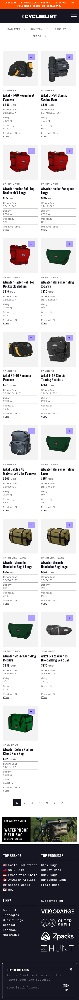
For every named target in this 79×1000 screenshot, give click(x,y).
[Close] (71, 969)
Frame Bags (50, 885)
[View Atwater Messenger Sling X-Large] (58, 255)
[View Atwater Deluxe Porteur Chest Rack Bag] (20, 723)
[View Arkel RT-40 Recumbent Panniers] (20, 349)
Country (36, 29)
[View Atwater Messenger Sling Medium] (20, 629)
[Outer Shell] (58, 922)
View (6, 136)
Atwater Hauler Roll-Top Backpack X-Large (18, 190)
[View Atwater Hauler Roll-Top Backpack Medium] (20, 255)
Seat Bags (48, 651)
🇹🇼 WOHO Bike (14, 870)
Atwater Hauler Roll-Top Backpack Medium (18, 284)
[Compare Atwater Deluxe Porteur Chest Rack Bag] (31, 711)
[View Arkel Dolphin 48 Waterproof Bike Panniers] (20, 442)
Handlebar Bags (15, 558)
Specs (37, 36)
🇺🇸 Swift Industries (20, 865)
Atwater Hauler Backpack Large (57, 190)
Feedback (10, 930)
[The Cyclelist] (39, 16)
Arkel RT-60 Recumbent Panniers (18, 97)
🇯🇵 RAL (8, 889)
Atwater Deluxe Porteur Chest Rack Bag (18, 751)
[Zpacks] (58, 936)
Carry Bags (11, 184)
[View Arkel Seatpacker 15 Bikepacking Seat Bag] (58, 629)
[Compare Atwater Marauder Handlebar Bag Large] (69, 525)
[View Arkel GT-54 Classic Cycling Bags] (58, 68)
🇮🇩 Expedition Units (20, 875)
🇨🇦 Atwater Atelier (19, 879)
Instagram (11, 915)
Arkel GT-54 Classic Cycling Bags (54, 97)
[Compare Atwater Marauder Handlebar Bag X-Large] (31, 525)
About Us (10, 910)
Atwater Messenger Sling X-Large (57, 284)
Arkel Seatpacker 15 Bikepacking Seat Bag (55, 658)
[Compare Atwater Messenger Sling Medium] (31, 618)
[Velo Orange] (58, 911)
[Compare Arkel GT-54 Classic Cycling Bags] (69, 57)
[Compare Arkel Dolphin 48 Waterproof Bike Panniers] (31, 431)
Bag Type (13, 29)
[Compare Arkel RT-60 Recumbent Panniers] (31, 57)
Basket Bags (51, 870)
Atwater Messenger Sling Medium (19, 658)
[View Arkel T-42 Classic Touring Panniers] (58, 349)
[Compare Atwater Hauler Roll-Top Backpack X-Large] (31, 151)
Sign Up (66, 987)
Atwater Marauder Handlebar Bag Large (54, 564)
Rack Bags (10, 745)
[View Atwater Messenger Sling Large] (58, 442)
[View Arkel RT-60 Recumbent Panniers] (20, 68)
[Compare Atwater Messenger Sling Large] (69, 431)
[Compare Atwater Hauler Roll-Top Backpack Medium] (31, 244)
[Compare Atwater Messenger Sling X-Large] (69, 244)
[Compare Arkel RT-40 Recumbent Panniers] (31, 338)
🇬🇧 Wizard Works (16, 885)
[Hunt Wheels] (58, 948)
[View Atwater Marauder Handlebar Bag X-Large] (20, 536)
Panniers (9, 90)
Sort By (60, 29)
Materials (11, 934)
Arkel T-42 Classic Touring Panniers (53, 377)
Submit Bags (13, 920)
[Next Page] (62, 802)
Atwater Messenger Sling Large (57, 471)
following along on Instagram (38, 5)
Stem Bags (49, 865)
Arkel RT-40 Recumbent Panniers (18, 377)
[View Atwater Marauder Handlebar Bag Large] (58, 536)
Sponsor (9, 925)
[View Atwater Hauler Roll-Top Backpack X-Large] (20, 162)
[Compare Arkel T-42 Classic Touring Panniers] (69, 338)
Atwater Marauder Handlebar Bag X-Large (17, 564)
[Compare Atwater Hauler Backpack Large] (69, 151)
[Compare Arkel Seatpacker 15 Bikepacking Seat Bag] (69, 618)
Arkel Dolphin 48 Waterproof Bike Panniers (19, 471)
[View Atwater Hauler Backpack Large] (58, 162)
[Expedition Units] (39, 829)
